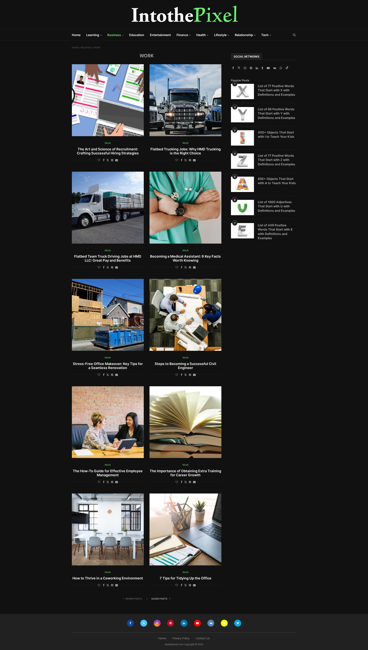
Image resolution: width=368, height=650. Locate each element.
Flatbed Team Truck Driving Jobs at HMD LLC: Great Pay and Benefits (107, 258)
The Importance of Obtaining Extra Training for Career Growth (185, 473)
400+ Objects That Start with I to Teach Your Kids (276, 134)
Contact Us (203, 638)
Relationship (244, 35)
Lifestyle (220, 35)
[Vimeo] (237, 623)
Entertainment (160, 35)
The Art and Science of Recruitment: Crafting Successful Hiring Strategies (108, 151)
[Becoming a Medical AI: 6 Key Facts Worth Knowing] (185, 208)
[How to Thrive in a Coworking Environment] (108, 529)
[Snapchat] (224, 623)
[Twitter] (239, 68)
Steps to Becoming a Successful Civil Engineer (185, 366)
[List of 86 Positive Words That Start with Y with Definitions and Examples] (242, 114)
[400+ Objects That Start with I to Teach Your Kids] (242, 138)
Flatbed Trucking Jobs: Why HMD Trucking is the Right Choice (185, 151)
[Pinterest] (251, 68)
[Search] (294, 34)
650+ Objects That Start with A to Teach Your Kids (277, 181)
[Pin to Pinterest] (112, 160)
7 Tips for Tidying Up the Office (185, 578)
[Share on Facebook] (103, 160)
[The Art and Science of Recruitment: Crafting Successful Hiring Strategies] (108, 100)
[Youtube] (268, 68)
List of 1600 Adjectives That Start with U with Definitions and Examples (276, 206)
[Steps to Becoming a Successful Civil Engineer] (185, 315)
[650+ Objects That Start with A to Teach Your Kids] (242, 184)
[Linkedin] (257, 68)
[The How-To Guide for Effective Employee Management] (108, 422)
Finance (182, 35)
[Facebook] (233, 68)
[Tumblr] (262, 68)
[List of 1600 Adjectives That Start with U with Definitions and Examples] (242, 207)
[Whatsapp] (281, 68)
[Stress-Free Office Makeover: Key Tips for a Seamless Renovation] (108, 315)
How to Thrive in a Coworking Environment (107, 578)
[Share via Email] (116, 160)
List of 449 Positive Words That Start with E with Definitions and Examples (275, 231)
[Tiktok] (287, 68)
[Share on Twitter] (107, 160)
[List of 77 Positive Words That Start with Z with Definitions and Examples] (242, 161)
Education (136, 35)
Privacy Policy (180, 638)
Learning (92, 35)
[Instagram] (245, 68)
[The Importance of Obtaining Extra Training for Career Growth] (185, 422)
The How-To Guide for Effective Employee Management (108, 473)
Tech (265, 35)
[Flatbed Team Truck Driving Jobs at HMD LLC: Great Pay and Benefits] (108, 208)
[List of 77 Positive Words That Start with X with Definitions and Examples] (242, 91)
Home (76, 35)
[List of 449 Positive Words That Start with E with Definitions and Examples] (242, 230)
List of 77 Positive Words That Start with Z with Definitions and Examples (276, 160)
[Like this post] (99, 160)
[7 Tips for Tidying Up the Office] (185, 529)
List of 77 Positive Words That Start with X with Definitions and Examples (276, 90)
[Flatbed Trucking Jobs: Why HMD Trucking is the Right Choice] (185, 100)
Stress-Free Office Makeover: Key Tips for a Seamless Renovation (108, 366)
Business (114, 35)
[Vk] (275, 68)
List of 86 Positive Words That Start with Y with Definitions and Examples (276, 113)
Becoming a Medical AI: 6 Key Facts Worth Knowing (185, 258)
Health (201, 35)
